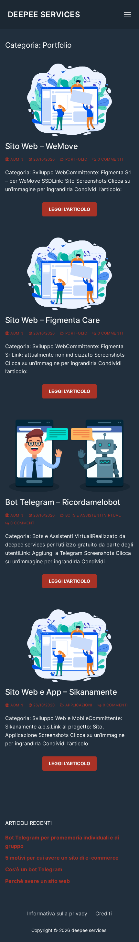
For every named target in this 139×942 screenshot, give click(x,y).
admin (16, 159)
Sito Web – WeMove (41, 146)
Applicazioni (78, 705)
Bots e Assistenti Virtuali (93, 515)
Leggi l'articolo (69, 209)
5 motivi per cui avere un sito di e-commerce (62, 857)
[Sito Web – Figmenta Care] (69, 274)
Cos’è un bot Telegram (33, 869)
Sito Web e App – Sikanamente (61, 692)
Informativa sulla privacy (57, 913)
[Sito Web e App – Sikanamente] (69, 645)
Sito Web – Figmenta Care (52, 320)
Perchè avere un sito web (37, 881)
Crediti (103, 913)
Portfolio (75, 159)
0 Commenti (110, 159)
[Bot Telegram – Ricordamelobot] (69, 456)
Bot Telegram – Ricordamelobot (62, 502)
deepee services (44, 14)
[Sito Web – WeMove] (69, 100)
